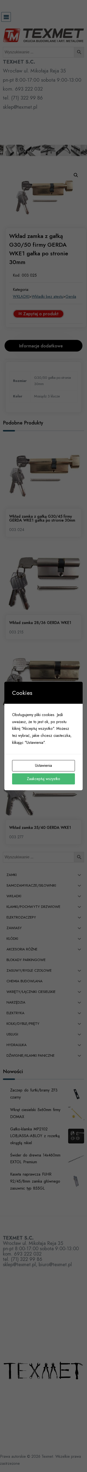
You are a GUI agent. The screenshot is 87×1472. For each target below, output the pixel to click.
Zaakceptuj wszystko (43, 779)
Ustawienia (43, 765)
